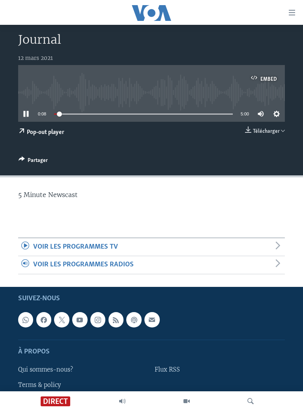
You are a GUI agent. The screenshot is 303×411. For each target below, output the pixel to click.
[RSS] (115, 319)
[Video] (186, 401)
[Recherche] (250, 401)
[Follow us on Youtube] (79, 319)
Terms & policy (39, 384)
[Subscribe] (151, 319)
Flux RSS (167, 369)
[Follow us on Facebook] (43, 319)
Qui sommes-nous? (45, 369)
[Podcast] (133, 319)
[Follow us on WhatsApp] (25, 319)
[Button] (33, 161)
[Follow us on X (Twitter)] (61, 319)
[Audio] (122, 401)
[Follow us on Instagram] (97, 319)
